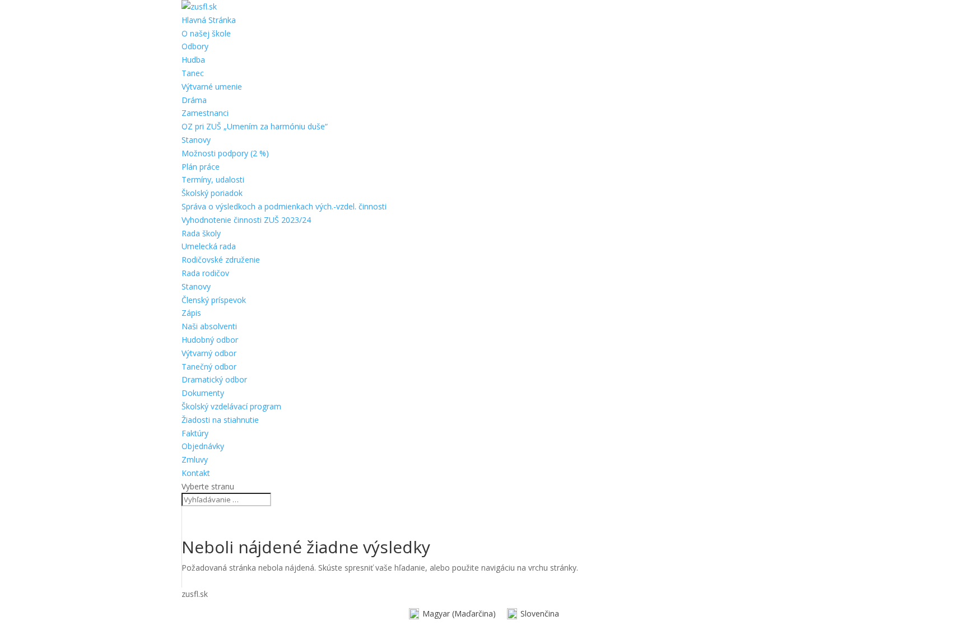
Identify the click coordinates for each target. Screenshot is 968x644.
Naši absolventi (209, 326)
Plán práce (201, 166)
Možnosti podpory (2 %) (225, 153)
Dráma (194, 100)
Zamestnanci (205, 113)
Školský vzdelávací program (231, 406)
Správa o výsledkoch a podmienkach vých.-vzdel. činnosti (284, 206)
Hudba (193, 59)
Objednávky (203, 446)
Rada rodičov (205, 273)
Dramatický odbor (214, 379)
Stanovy (196, 139)
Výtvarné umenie (212, 86)
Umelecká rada (209, 246)
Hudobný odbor (210, 339)
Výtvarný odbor (209, 353)
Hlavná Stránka (209, 20)
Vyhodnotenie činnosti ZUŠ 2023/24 (246, 219)
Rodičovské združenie (221, 259)
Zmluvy (195, 459)
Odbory (195, 46)
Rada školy (201, 233)
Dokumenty (203, 393)
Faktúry (195, 433)
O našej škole (206, 33)
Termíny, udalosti (213, 179)
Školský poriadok (212, 193)
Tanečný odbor (209, 366)
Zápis (191, 312)
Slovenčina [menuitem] (539, 613)
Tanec (193, 73)
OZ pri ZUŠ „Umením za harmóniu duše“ (255, 126)
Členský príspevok (214, 300)
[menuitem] (452, 614)
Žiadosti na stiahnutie (220, 419)
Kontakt (196, 473)
